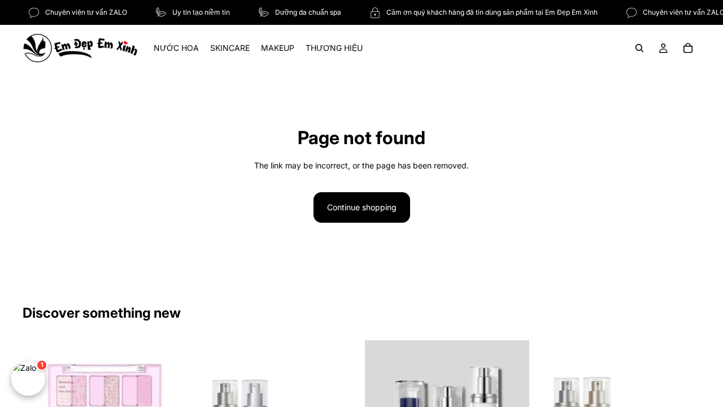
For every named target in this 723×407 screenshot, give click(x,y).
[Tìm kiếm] (639, 48)
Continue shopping (362, 207)
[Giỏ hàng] (688, 48)
